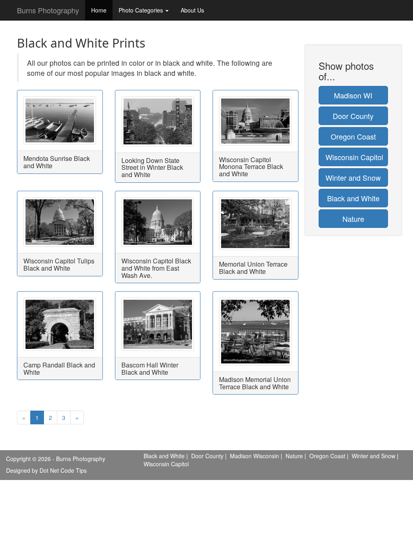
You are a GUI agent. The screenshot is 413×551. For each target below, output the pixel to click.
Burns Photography (48, 10)
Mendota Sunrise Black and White (56, 162)
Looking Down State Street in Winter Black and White (152, 167)
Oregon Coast (353, 136)
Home (98, 10)
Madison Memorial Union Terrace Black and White (255, 383)
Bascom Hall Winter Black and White (149, 368)
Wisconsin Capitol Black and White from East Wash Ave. (156, 268)
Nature (353, 218)
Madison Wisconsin (254, 456)
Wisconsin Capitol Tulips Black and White (58, 264)
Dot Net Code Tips (63, 470)
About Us (192, 10)
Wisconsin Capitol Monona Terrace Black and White (251, 166)
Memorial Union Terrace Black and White (253, 267)
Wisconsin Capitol (354, 157)
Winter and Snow (353, 177)
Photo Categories (142, 10)
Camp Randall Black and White (59, 368)
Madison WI (353, 95)
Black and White (353, 198)
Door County (353, 116)
